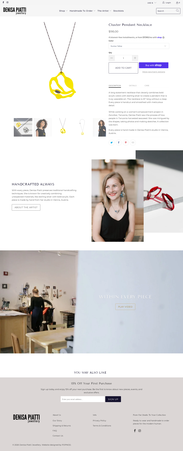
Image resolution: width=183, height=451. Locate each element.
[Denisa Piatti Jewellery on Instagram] (7, 3)
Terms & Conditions (102, 425)
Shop (62, 11)
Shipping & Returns (62, 425)
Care (147, 85)
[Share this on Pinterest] (126, 143)
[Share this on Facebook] (119, 143)
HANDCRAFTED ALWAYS (33, 184)
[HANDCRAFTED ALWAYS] (137, 196)
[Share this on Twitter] (112, 143)
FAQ (55, 430)
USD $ (150, 3)
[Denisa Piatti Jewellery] (15, 11)
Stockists (118, 11)
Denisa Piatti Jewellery (30, 445)
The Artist (103, 11)
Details (133, 85)
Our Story (57, 420)
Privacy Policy (99, 420)
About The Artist (26, 207)
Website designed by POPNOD (56, 445)
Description (115, 85)
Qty (110, 52)
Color (111, 41)
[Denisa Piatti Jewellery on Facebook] (3, 3)
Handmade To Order (81, 11)
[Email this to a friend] (133, 143)
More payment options (153, 71)
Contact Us (58, 436)
